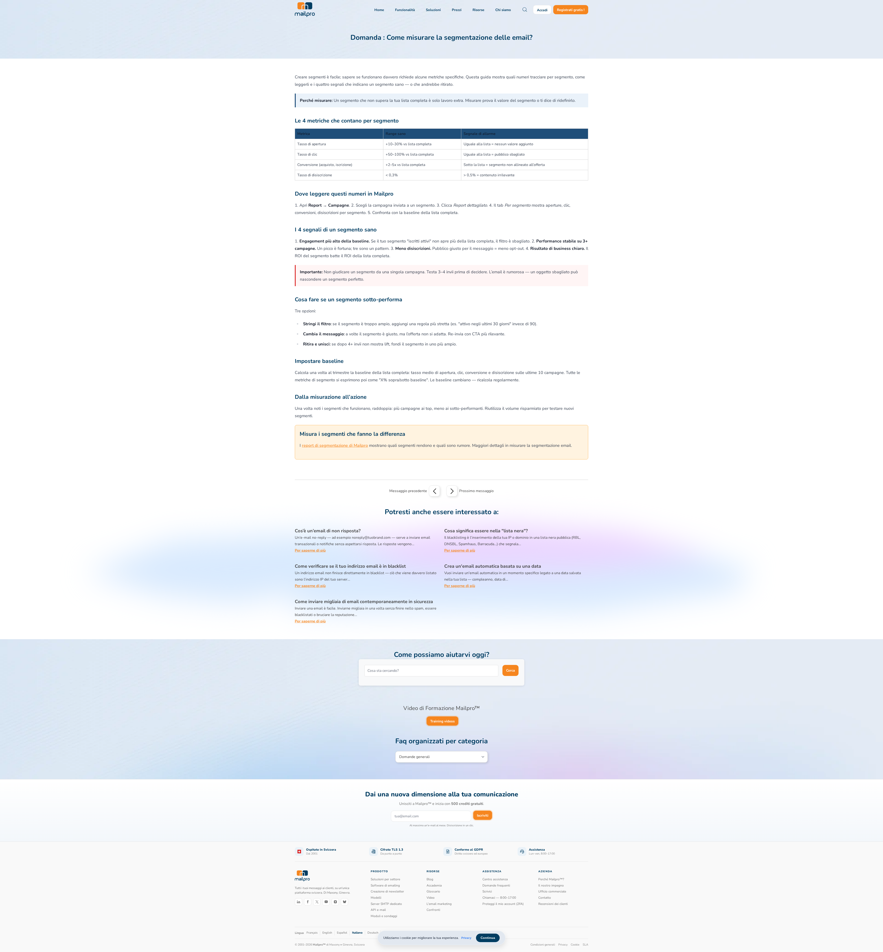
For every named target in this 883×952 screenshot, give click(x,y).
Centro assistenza (495, 879)
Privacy (466, 938)
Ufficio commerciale (552, 891)
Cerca (510, 670)
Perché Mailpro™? (551, 879)
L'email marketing (439, 904)
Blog (430, 879)
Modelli (376, 897)
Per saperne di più (310, 550)
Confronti (433, 910)
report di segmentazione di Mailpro (335, 445)
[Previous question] (434, 490)
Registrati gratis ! (571, 10)
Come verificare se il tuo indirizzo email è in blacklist (350, 566)
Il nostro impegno (551, 885)
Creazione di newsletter (387, 891)
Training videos (442, 721)
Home (379, 10)
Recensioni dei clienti (553, 904)
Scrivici (487, 891)
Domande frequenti (496, 885)
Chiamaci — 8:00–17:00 (499, 897)
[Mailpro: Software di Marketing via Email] (305, 9)
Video (431, 897)
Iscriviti (482, 815)
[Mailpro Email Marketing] (302, 875)
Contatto (544, 897)
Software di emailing (385, 885)
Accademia (434, 885)
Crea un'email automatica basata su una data (492, 566)
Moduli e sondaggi (384, 916)
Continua (488, 938)
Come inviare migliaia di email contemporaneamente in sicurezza (364, 602)
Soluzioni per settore (385, 879)
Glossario (433, 891)
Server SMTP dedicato (386, 904)
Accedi (542, 10)
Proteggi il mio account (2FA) (503, 904)
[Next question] (451, 490)
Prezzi (457, 10)
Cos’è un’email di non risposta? (328, 531)
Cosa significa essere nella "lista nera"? (486, 531)
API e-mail (378, 910)
